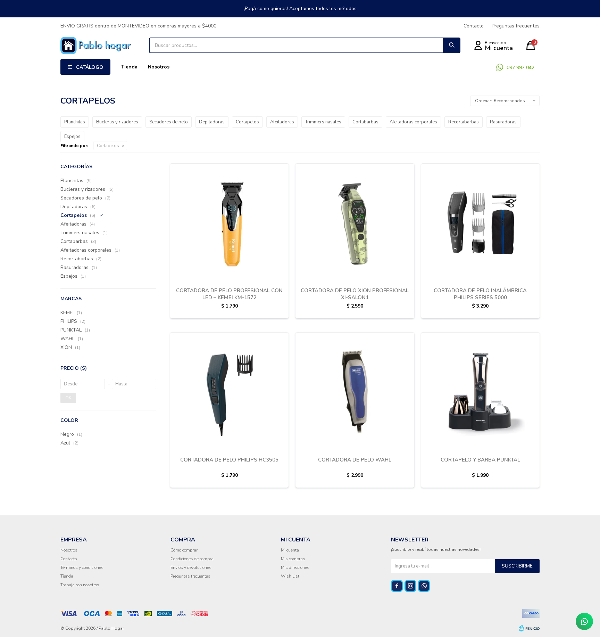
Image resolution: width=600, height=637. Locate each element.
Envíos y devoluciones (190, 567)
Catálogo (89, 67)
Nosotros (158, 67)
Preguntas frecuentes (516, 26)
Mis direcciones (295, 567)
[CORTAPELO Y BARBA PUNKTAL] (480, 391)
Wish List (290, 576)
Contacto (474, 26)
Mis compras (293, 559)
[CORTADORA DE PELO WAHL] (354, 391)
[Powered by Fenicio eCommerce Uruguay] (529, 628)
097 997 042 (520, 67)
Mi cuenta (290, 550)
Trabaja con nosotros (79, 585)
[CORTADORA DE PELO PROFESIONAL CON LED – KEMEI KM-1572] (229, 222)
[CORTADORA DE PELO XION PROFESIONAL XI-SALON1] (354, 222)
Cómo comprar (184, 550)
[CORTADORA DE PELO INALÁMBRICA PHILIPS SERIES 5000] (480, 222)
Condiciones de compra (192, 559)
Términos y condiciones (81, 567)
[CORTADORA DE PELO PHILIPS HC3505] (229, 391)
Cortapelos (108, 145)
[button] (451, 45)
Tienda (129, 67)
